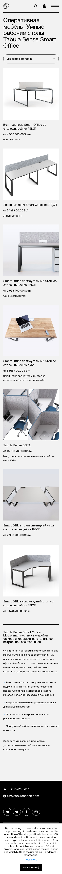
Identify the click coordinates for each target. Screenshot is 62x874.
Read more (31, 859)
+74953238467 (18, 789)
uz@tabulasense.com (23, 796)
